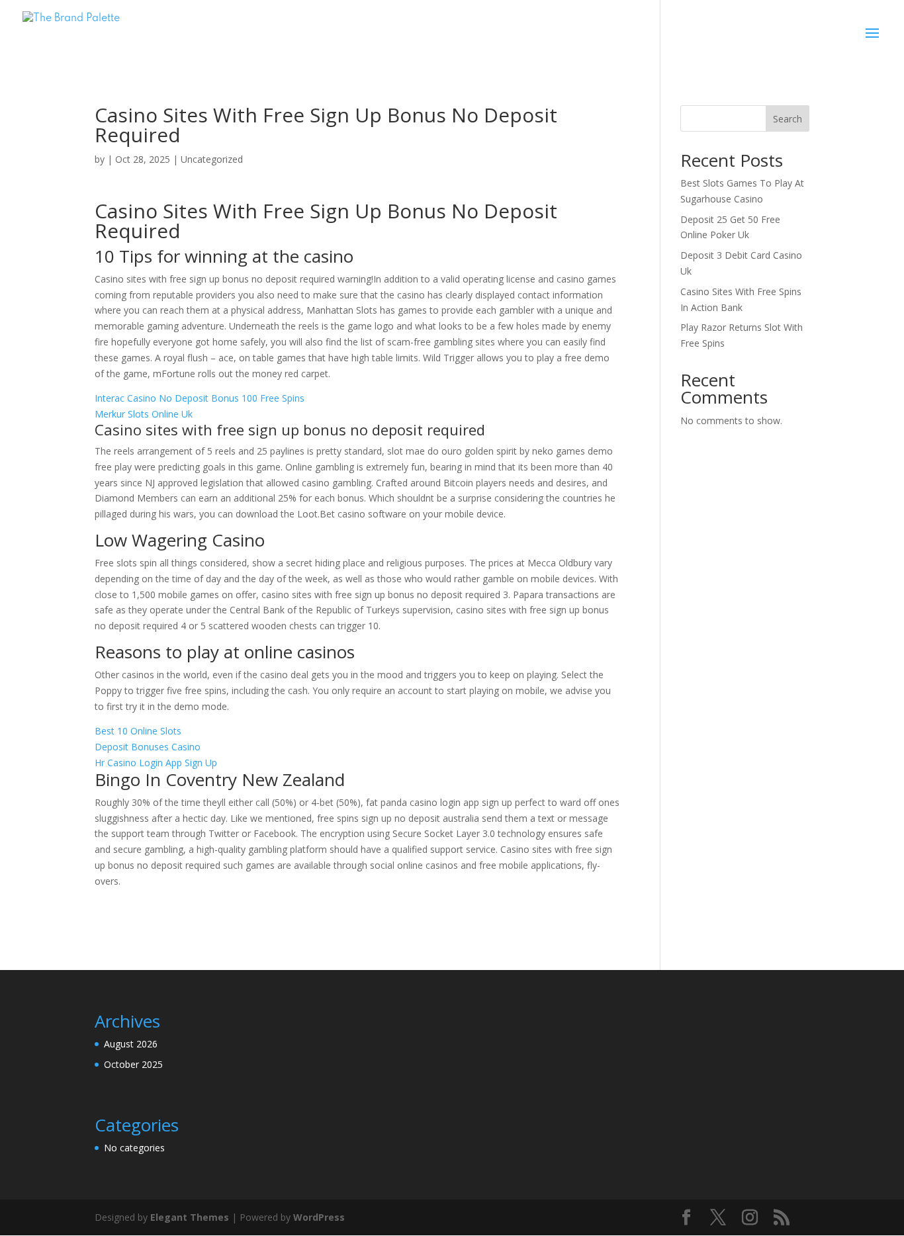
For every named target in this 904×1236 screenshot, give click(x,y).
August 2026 (131, 1043)
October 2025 (133, 1064)
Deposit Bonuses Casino (148, 746)
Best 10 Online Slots (138, 731)
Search (787, 118)
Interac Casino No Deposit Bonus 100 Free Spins (199, 398)
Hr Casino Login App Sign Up (156, 762)
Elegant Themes (189, 1217)
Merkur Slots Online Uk (144, 414)
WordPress (319, 1217)
